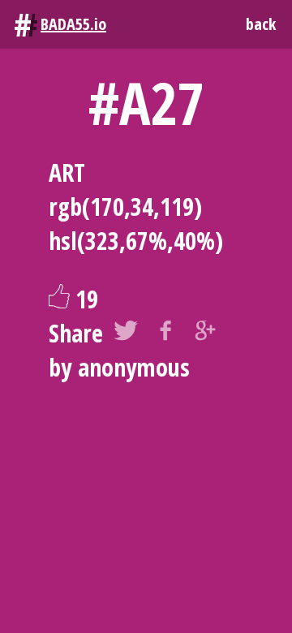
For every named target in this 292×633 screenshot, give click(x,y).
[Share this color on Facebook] (165, 333)
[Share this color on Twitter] (126, 333)
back (261, 24)
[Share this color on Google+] (205, 333)
